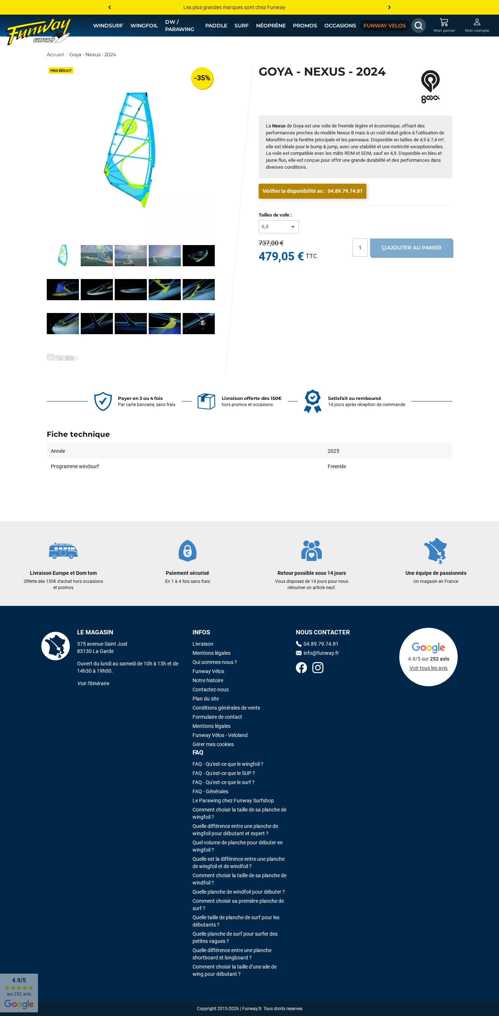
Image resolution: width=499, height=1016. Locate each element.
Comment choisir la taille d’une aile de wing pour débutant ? (235, 970)
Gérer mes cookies (213, 744)
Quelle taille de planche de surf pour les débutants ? (236, 921)
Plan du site (206, 699)
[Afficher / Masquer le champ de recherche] (418, 26)
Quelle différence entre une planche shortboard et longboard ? (232, 953)
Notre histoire (208, 680)
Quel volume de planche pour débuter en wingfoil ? (238, 846)
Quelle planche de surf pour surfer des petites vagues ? (235, 937)
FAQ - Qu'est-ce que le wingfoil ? (228, 764)
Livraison (203, 644)
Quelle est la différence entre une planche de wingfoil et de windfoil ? (239, 862)
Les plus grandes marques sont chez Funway (234, 7)
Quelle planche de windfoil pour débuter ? (239, 892)
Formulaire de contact (217, 717)
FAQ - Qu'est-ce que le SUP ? (224, 773)
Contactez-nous (211, 689)
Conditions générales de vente (226, 708)
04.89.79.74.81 (345, 191)
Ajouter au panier (414, 247)
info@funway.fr (321, 653)
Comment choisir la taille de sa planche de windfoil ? (239, 879)
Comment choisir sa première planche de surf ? (238, 904)
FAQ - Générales (210, 791)
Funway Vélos (208, 671)
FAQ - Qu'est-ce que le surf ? (224, 782)
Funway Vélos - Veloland (220, 735)
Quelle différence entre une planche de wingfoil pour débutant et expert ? (235, 829)
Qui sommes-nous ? (215, 662)
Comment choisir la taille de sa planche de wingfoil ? (239, 813)
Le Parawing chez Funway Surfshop (233, 800)
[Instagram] (317, 668)
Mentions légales (212, 653)
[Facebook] (301, 668)
